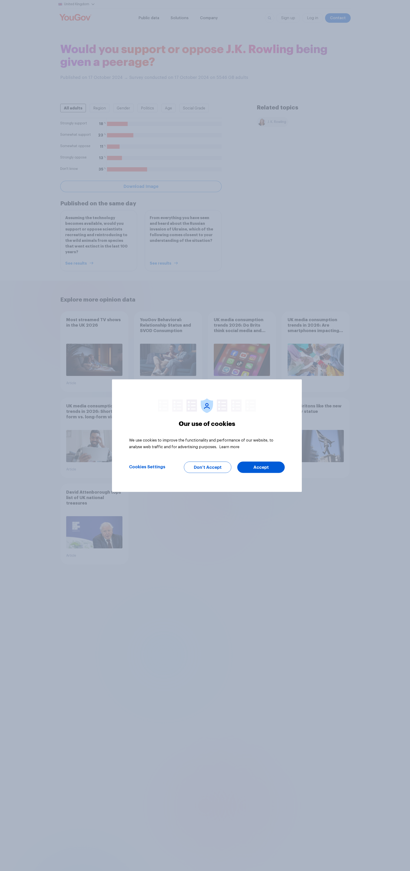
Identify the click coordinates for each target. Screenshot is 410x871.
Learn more (229, 447)
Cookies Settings (147, 467)
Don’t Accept (208, 467)
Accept (261, 467)
